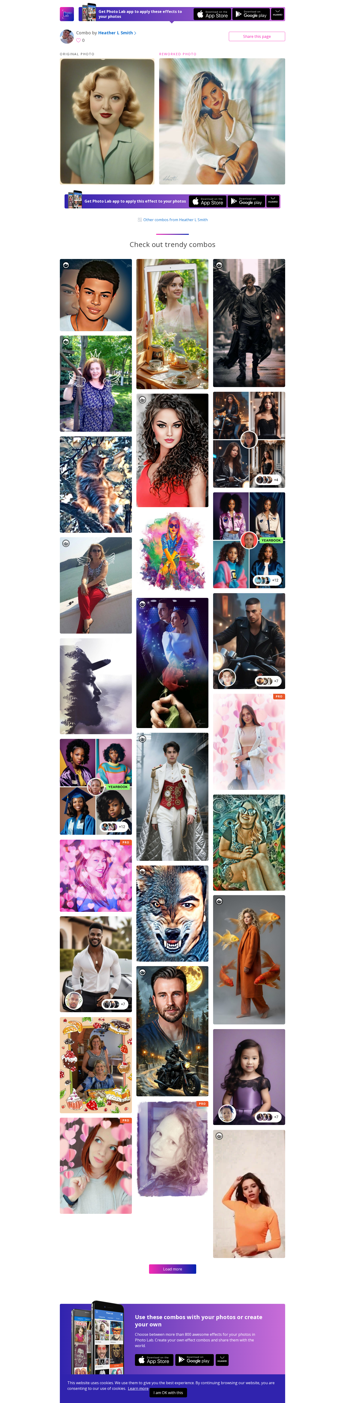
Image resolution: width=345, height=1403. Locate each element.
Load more (172, 1269)
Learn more (138, 1388)
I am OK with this (168, 1392)
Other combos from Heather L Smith (175, 219)
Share (257, 36)
